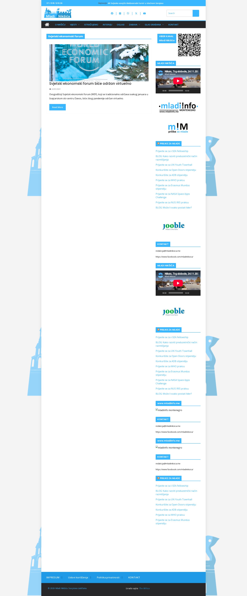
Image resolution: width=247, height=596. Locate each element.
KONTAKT (173, 24)
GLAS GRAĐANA (153, 24)
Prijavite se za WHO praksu (170, 180)
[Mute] (192, 90)
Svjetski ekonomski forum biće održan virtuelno (90, 83)
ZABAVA (133, 24)
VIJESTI (73, 24)
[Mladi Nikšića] (47, 24)
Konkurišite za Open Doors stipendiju (176, 169)
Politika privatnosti (108, 577)
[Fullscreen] (196, 90)
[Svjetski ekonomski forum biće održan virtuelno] (99, 62)
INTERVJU (107, 24)
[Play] (159, 90)
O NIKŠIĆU (60, 24)
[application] (178, 80)
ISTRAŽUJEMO (91, 24)
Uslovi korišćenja (78, 577)
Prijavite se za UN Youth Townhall (174, 164)
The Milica (144, 588)
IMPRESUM (52, 577)
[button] (78, 24)
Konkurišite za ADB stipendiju (172, 175)
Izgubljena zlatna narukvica (120, 3)
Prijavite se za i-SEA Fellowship (172, 151)
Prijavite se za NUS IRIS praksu (172, 202)
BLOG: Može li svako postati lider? (174, 207)
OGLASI (120, 24)
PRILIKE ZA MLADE (170, 143)
